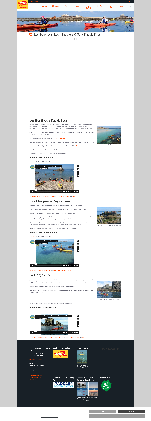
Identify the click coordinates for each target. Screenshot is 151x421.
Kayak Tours (44, 6)
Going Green (32, 379)
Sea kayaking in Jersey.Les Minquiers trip (39, 270)
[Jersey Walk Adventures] (63, 354)
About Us (99, 6)
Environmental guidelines (35, 375)
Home (33, 6)
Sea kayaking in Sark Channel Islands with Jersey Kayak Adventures (46, 337)
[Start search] (130, 6)
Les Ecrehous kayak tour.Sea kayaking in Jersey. (41, 196)
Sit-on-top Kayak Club (110, 6)
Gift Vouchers (55, 6)
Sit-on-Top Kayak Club (35, 377)
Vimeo (73, 196)
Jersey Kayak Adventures (63, 196)
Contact (121, 6)
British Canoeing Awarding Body (88, 7)
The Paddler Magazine (58, 138)
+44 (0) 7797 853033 (36, 1)
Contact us (79, 146)
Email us (31, 161)
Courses (77, 6)
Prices (66, 6)
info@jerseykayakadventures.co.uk (37, 359)
